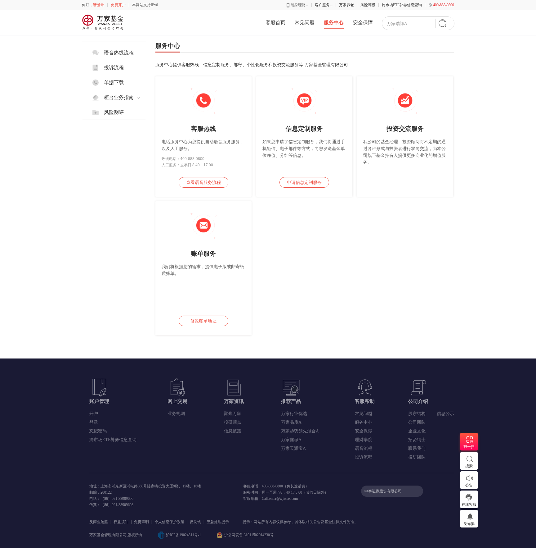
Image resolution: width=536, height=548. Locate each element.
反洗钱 (195, 522)
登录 (93, 422)
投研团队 (417, 457)
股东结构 (417, 413)
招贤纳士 (417, 439)
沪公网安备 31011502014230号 (249, 535)
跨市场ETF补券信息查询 (402, 5)
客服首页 (275, 22)
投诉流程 (363, 457)
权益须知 (121, 522)
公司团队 (417, 422)
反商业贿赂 (98, 522)
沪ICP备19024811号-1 (183, 535)
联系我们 (417, 448)
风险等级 (367, 5)
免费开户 (118, 5)
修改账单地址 (203, 320)
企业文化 (417, 431)
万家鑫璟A (291, 439)
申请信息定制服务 (304, 182)
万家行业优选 (294, 413)
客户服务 (322, 5)
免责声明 (141, 522)
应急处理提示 (218, 522)
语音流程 (363, 448)
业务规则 (176, 413)
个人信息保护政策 (169, 522)
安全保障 (363, 22)
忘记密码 (98, 431)
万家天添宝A (293, 448)
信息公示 (445, 413)
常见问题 (305, 22)
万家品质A (291, 422)
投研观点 (232, 422)
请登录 (98, 5)
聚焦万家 (232, 413)
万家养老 (346, 5)
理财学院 (363, 439)
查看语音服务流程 (203, 182)
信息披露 (232, 431)
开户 (93, 413)
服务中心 (334, 22)
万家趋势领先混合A (300, 431)
